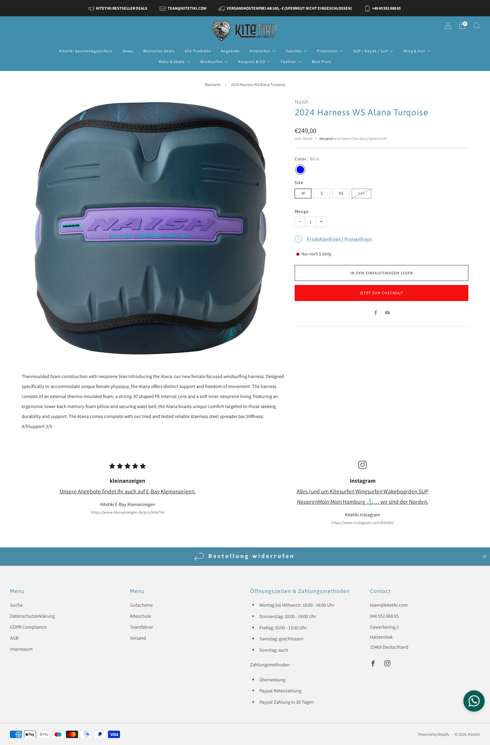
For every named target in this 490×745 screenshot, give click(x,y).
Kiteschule (140, 616)
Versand (326, 138)
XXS (361, 193)
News (128, 50)
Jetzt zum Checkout (381, 293)
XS (341, 193)
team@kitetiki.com (389, 605)
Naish (301, 101)
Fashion (288, 61)
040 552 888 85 (384, 616)
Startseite (213, 84)
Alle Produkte (198, 50)
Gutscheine (141, 605)
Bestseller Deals (159, 50)
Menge (302, 211)
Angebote (230, 50)
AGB (14, 638)
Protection (327, 50)
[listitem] (118, 8)
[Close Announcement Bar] (484, 556)
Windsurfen (211, 61)
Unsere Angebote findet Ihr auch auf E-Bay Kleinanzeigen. (128, 491)
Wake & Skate (172, 61)
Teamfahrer (141, 627)
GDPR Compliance (28, 627)
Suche (16, 605)
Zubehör (294, 50)
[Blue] (300, 169)
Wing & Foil (414, 50)
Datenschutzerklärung (32, 616)
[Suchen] (476, 25)
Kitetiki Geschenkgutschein (86, 50)
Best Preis (321, 61)
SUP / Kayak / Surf (370, 50)
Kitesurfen (260, 50)
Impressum (21, 649)
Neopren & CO (251, 61)
